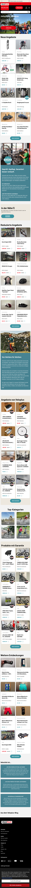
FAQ (3, 387)
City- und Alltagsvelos (7, 536)
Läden (2, 847)
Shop (2, 845)
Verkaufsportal (4, 833)
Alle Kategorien (4, 840)
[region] (15, 878)
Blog (2, 851)
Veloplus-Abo (3, 849)
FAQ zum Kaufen (4, 838)
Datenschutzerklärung (7, 878)
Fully (8, 523)
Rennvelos (23, 523)
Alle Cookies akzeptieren (15, 885)
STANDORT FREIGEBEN (7, 216)
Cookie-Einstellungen (15, 881)
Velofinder (3, 853)
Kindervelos (23, 536)
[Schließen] (29, 870)
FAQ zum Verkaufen (5, 831)
